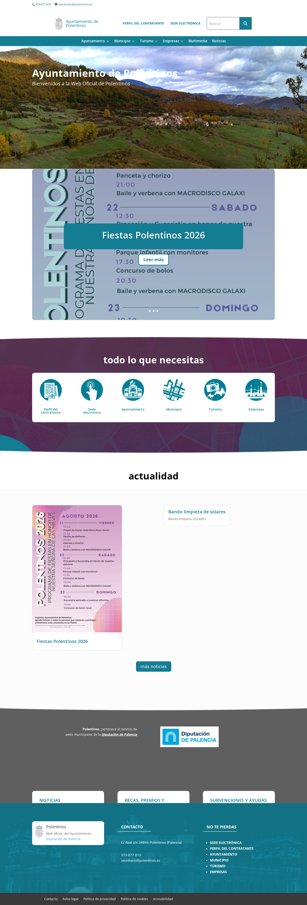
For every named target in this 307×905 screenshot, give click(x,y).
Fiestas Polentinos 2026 (62, 641)
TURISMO (217, 866)
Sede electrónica (185, 23)
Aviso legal (70, 899)
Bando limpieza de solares (153, 232)
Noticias (219, 41)
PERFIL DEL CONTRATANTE (232, 848)
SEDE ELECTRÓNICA (226, 842)
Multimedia (198, 41)
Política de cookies (134, 899)
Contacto (51, 899)
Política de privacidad (99, 899)
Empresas (171, 41)
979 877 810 (43, 4)
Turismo (147, 41)
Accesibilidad (163, 899)
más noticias (153, 666)
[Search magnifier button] (245, 23)
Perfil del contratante (143, 23)
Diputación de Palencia (119, 734)
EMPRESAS (218, 872)
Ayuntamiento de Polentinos (82, 23)
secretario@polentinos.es (75, 4)
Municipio (122, 41)
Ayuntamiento (93, 41)
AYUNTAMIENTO (223, 854)
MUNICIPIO (219, 860)
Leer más (153, 262)
